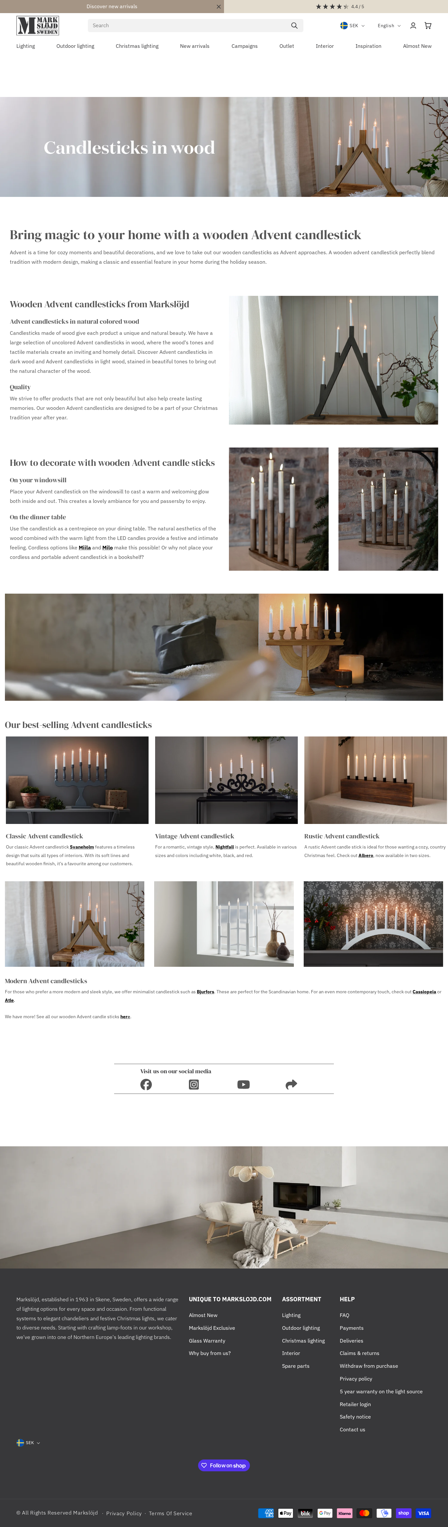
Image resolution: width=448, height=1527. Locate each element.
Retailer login (355, 1404)
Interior (291, 1353)
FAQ (344, 1315)
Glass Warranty (207, 1340)
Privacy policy (356, 1378)
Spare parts (296, 1366)
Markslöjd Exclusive (212, 1328)
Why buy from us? (210, 1353)
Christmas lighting (303, 1340)
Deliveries (351, 1340)
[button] (428, 25)
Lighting (291, 1315)
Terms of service (171, 1513)
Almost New (203, 1315)
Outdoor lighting (301, 1328)
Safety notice (355, 1416)
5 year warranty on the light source (381, 1391)
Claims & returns (359, 1353)
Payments (352, 1328)
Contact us (352, 1429)
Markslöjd (85, 1512)
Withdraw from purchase (369, 1366)
